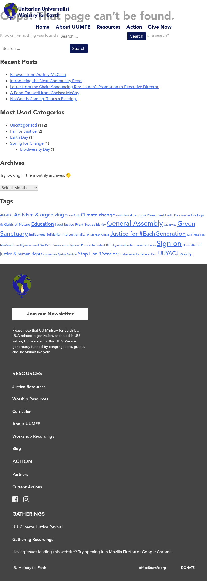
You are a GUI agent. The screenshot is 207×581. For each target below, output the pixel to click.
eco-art (185, 215)
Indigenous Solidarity (45, 234)
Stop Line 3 (89, 254)
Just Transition (196, 235)
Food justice (64, 224)
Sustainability (128, 254)
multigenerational (27, 245)
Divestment (155, 215)
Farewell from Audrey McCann (38, 75)
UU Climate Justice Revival (37, 527)
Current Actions (27, 487)
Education (42, 224)
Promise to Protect (93, 245)
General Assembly (135, 223)
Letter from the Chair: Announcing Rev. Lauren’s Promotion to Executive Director (84, 87)
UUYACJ (168, 253)
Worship (186, 254)
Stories (109, 253)
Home (42, 26)
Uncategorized (23, 125)
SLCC (186, 245)
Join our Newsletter (50, 313)
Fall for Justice (23, 131)
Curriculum (22, 412)
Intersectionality (74, 234)
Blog (16, 449)
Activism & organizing (39, 214)
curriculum (122, 215)
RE (108, 245)
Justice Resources (28, 387)
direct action (138, 215)
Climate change (98, 215)
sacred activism (146, 245)
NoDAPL (45, 245)
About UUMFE (73, 26)
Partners (20, 475)
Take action (148, 254)
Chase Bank (72, 215)
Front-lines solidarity (90, 224)
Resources (108, 26)
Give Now (160, 26)
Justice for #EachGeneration (148, 234)
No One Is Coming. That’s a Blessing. (43, 99)
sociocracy (50, 254)
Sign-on (169, 244)
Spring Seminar (67, 254)
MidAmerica (7, 245)
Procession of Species (66, 245)
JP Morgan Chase (98, 235)
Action (134, 26)
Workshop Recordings (33, 437)
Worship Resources (30, 399)
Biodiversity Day (35, 149)
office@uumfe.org (152, 568)
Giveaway (170, 225)
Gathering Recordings (32, 540)
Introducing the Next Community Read (46, 81)
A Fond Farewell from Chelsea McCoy (44, 93)
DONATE (188, 568)
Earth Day (19, 137)
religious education (123, 245)
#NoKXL (6, 215)
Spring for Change (27, 143)
